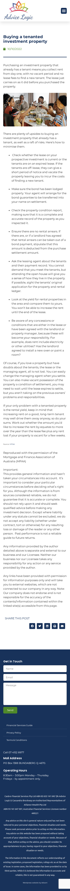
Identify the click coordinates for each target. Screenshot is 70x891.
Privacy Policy (14, 732)
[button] (64, 11)
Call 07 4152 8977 (13, 752)
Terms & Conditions (17, 740)
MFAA (12, 444)
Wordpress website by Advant (35, 883)
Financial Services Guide (20, 725)
